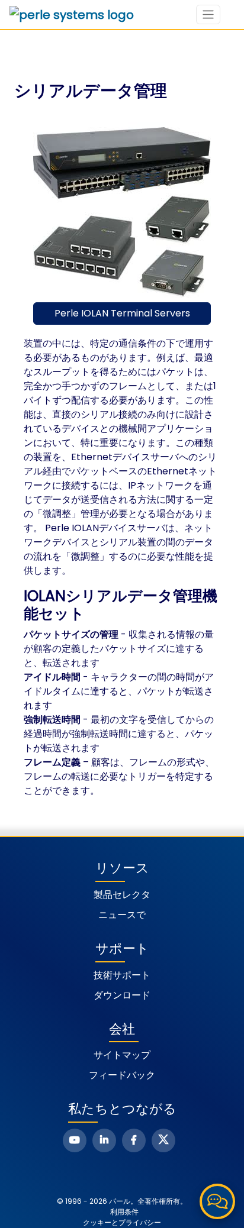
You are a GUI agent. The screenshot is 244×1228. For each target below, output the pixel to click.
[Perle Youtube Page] (74, 1140)
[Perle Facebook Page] (134, 1140)
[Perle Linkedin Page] (104, 1140)
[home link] (71, 14)
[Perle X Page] (163, 1140)
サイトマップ (122, 1055)
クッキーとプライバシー (122, 1222)
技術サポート (122, 975)
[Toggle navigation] (208, 14)
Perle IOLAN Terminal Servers (122, 313)
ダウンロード (122, 995)
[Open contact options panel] (217, 1201)
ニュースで (122, 915)
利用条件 (124, 1212)
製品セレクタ (122, 894)
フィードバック (122, 1075)
